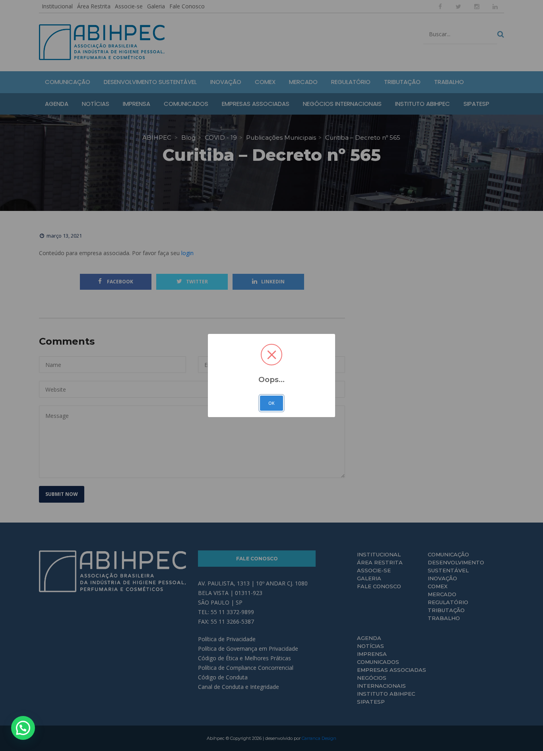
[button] (23, 728)
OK (271, 403)
